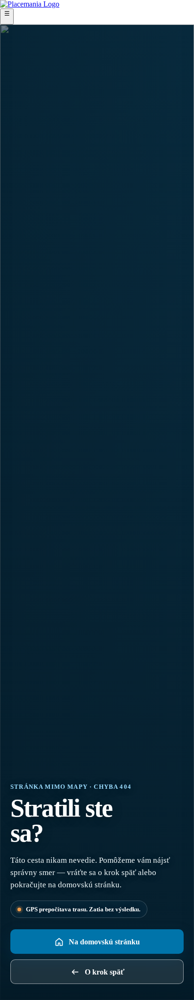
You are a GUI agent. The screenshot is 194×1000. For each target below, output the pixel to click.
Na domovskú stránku (104, 942)
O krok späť (104, 972)
